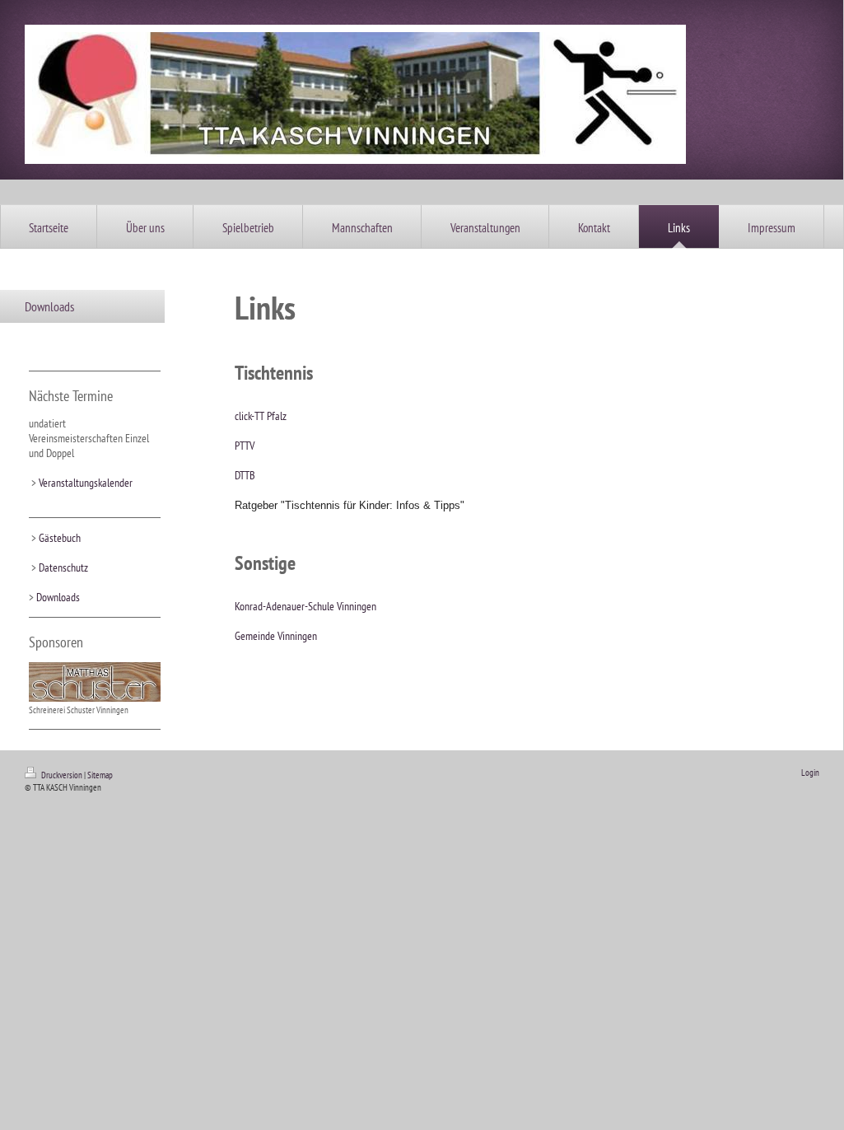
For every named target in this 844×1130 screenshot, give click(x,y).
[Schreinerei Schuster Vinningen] (95, 682)
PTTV (244, 445)
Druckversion (62, 775)
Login (810, 772)
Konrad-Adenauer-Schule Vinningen (305, 606)
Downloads (58, 597)
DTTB (245, 475)
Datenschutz (63, 567)
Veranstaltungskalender (86, 482)
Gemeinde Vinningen (276, 635)
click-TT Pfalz (261, 416)
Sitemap (100, 775)
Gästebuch (60, 537)
